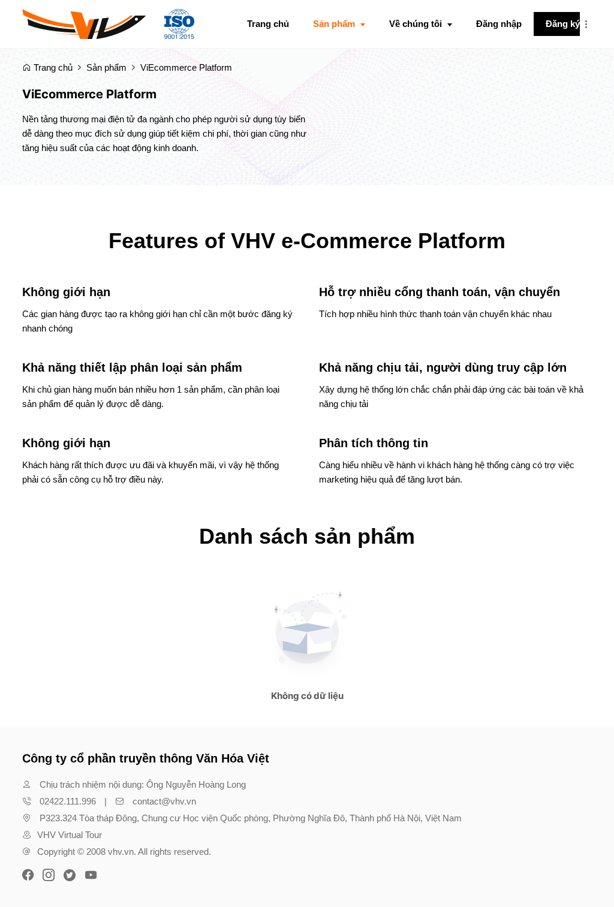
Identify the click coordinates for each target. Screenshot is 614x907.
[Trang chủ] (108, 24)
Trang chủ (52, 67)
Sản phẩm (106, 67)
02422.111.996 (68, 801)
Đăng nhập (499, 24)
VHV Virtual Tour (69, 835)
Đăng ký (563, 24)
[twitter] (70, 874)
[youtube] (91, 874)
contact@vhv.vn (164, 801)
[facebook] (29, 874)
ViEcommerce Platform (186, 67)
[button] (586, 24)
